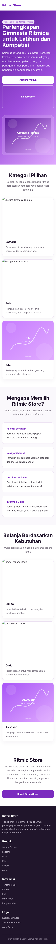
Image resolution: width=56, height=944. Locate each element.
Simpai (5, 865)
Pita (4, 861)
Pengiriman (7, 898)
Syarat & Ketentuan (11, 922)
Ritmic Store (11, 5)
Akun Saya (7, 927)
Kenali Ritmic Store (27, 794)
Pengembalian (9, 903)
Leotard (6, 852)
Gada (4, 870)
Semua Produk (9, 847)
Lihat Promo (28, 96)
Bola (4, 856)
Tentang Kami (9, 885)
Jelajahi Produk (27, 79)
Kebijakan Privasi (10, 918)
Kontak (5, 889)
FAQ (4, 894)
